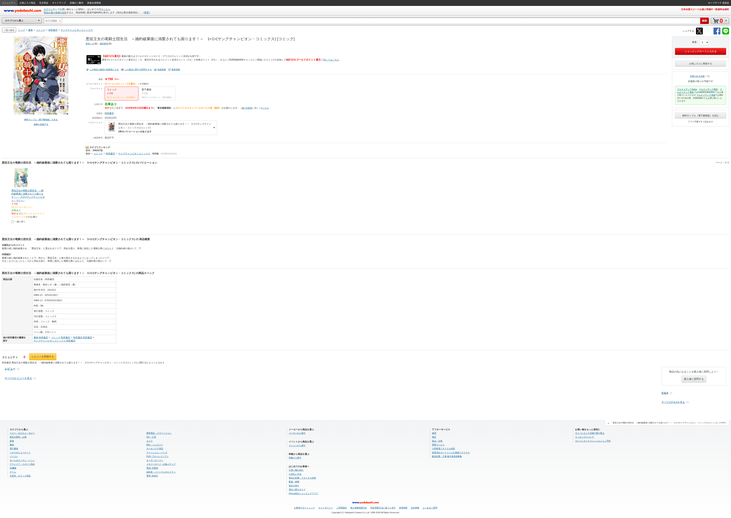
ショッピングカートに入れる (701, 51)
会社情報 (415, 508)
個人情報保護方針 (358, 508)
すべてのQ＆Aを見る (673, 402)
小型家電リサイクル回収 (443, 448)
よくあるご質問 (430, 508)
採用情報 (403, 508)
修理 (434, 433)
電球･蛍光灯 (152, 476)
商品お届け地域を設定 (55, 12)
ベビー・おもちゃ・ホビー (22, 433)
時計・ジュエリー (154, 445)
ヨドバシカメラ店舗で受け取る (589, 433)
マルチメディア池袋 (706, 95)
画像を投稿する (41, 124)
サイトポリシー (325, 508)
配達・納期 (294, 481)
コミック (98, 153)
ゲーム (13, 472)
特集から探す (295, 458)
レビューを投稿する (43, 356)
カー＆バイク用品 (154, 448)
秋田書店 (109, 113)
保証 (434, 437)
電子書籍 (14, 448)
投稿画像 (161, 69)
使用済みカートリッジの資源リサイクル (451, 452)
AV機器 (13, 468)
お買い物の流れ (296, 470)
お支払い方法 (295, 474)
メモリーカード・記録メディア (161, 464)
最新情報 (176, 69)
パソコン (14, 456)
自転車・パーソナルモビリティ (161, 472)
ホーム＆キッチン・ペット (22, 460)
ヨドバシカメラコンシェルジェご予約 (593, 441)
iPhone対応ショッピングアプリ (303, 493)
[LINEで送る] (725, 34)
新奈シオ (90, 43)
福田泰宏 (104, 43)
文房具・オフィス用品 (20, 476)
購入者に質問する (694, 379)
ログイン (48, 9)
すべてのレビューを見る (18, 378)
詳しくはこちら (331, 59)
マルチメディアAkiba (687, 89)
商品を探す (294, 485)
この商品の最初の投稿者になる (104, 69)
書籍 (88, 150)
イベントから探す (297, 445)
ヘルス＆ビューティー (20, 452)
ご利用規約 (341, 508)
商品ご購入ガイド (297, 489)
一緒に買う (20, 221)
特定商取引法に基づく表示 (383, 508)
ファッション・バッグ (156, 452)
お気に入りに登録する (700, 63)
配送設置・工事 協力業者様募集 (447, 456)
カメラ (149, 441)
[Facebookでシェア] (716, 34)
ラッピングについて (584, 437)
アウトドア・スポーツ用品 (22, 464)
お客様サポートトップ (304, 508)
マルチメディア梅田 (708, 89)
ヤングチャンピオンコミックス (134, 153)
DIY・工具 (151, 437)
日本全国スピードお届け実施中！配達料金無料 (705, 9)
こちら (106, 9)
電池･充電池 (152, 468)
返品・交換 (437, 441)
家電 (12, 441)
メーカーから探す (297, 433)
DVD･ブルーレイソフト (157, 456)
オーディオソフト (154, 460)
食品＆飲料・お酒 (18, 437)
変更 (146, 12)
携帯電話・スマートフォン (159, 433)
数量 (694, 42)
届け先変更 (247, 108)
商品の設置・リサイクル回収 (302, 478)
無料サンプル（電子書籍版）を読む (700, 115)
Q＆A (665, 392)
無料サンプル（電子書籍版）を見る (41, 119)
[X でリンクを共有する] (699, 34)
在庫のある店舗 (697, 76)
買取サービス (438, 445)
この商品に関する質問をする (138, 69)
